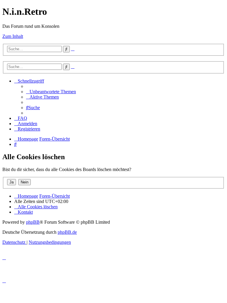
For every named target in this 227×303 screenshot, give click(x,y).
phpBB (33, 222)
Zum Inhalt (12, 36)
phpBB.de (67, 232)
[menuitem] (51, 91)
